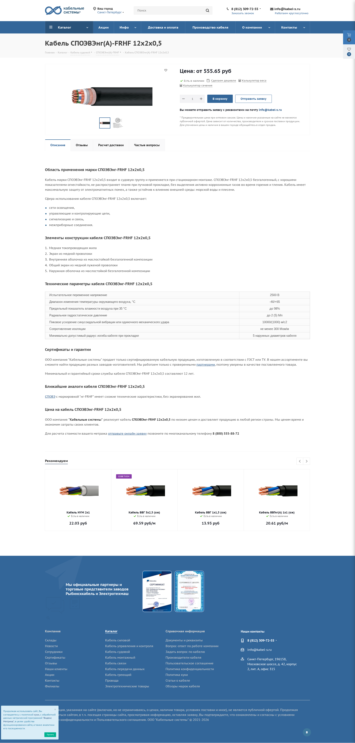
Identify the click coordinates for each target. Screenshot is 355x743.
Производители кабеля (183, 657)
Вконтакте (307, 732)
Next (306, 461)
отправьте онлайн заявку (127, 433)
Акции (49, 675)
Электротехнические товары (127, 686)
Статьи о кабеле (178, 680)
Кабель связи (115, 663)
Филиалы (52, 686)
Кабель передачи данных (125, 669)
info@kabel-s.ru (287, 9)
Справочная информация (185, 631)
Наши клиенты (56, 669)
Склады (50, 640)
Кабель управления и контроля (129, 646)
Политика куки (177, 675)
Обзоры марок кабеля (183, 686)
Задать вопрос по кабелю (185, 652)
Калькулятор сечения (197, 85)
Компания (53, 631)
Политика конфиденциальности (190, 669)
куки (36, 714)
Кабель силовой (117, 640)
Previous (300, 461)
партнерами (205, 364)
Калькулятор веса (254, 80)
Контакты (52, 680)
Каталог (111, 631)
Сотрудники (53, 652)
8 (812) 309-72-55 (244, 9)
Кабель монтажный (120, 657)
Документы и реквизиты (184, 640)
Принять (50, 734)
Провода (112, 680)
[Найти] (207, 10)
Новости (51, 646)
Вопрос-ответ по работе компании (192, 646)
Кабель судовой (117, 652)
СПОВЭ (50, 396)
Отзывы (51, 663)
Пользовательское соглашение (189, 663)
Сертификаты (55, 657)
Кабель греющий (118, 675)
